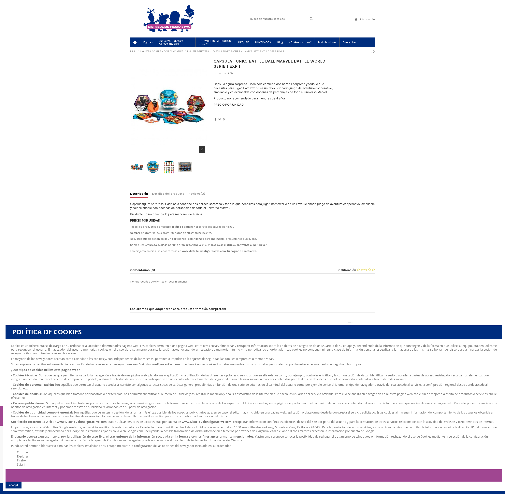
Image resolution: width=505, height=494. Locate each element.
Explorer (22, 456)
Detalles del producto (168, 194)
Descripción (139, 194)
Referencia (220, 73)
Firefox (21, 460)
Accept (13, 485)
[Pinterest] (224, 119)
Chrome (22, 452)
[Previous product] (372, 51)
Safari (21, 464)
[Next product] (374, 51)
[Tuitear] (219, 119)
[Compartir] (215, 119)
